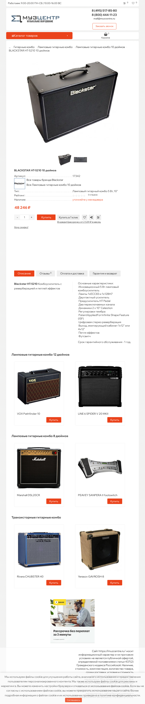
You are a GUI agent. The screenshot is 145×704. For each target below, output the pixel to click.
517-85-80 (104, 10)
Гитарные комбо (24, 47)
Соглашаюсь (73, 700)
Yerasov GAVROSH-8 (91, 576)
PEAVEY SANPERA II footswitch (97, 495)
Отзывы (45, 273)
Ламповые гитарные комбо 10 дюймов (100, 47)
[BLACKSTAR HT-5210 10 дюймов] (72, 102)
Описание (24, 273)
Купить (46, 217)
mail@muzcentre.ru (104, 18)
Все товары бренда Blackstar (45, 180)
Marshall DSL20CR (28, 495)
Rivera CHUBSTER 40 (30, 576)
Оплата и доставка (72, 273)
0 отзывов (92, 194)
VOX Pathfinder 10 (28, 413)
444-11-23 (104, 15)
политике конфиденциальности (120, 695)
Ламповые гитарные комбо (55, 47)
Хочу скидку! (21, 227)
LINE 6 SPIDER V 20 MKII (93, 413)
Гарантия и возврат (105, 273)
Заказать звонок (104, 26)
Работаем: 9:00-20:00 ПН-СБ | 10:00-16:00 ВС (34, 3)
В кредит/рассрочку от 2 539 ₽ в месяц (79, 221)
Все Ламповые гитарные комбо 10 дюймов (54, 184)
